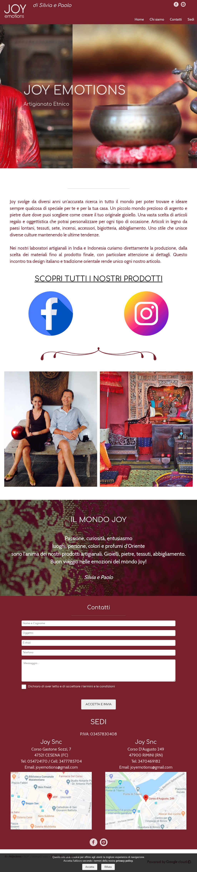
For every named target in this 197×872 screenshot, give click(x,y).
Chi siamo (157, 19)
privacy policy (124, 860)
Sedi (191, 19)
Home (139, 19)
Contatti (176, 19)
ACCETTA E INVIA (99, 704)
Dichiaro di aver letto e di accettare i (55, 686)
